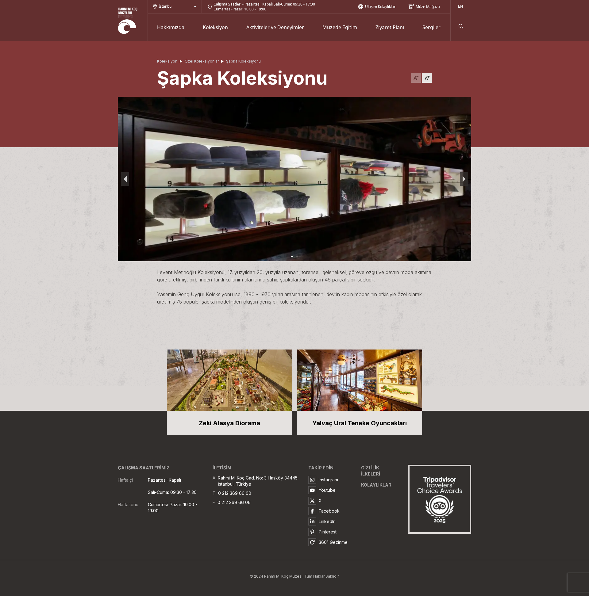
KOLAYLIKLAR (376, 484)
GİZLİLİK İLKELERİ (370, 470)
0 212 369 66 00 (234, 493)
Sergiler (431, 27)
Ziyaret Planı (389, 27)
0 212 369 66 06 (234, 502)
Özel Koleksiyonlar (202, 61)
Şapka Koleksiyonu (243, 61)
